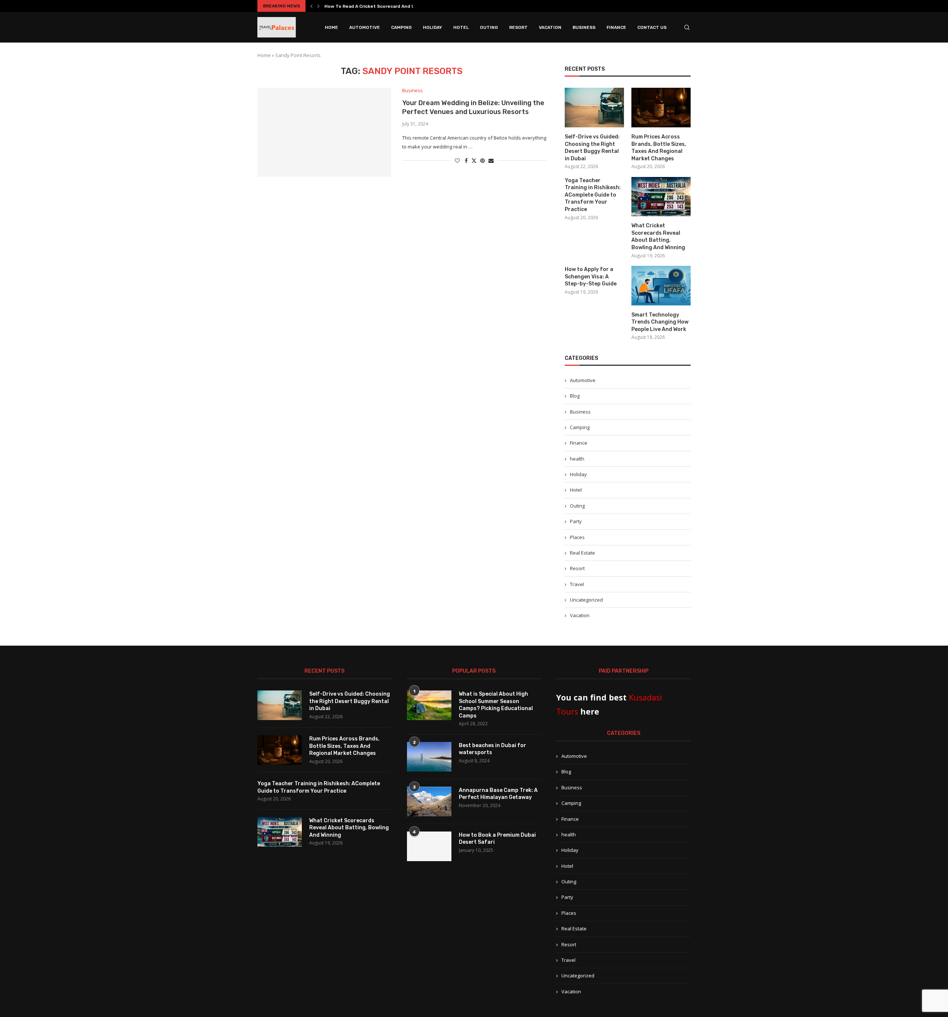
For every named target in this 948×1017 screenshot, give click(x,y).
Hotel (461, 27)
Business (584, 27)
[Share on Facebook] (466, 160)
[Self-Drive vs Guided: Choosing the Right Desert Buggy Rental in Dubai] (594, 107)
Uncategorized (586, 599)
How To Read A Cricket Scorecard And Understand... (383, 6)
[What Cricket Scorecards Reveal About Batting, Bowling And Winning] (661, 197)
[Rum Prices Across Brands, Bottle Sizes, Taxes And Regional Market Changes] (661, 107)
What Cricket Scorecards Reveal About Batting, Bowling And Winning (658, 237)
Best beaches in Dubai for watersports (492, 749)
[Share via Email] (491, 160)
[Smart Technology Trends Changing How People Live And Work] (661, 285)
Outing (489, 27)
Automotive (364, 27)
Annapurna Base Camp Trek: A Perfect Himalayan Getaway (498, 794)
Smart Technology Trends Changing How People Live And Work (659, 322)
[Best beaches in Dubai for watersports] (429, 757)
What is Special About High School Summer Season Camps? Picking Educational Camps (496, 705)
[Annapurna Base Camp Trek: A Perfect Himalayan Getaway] (429, 801)
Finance (616, 27)
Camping (401, 27)
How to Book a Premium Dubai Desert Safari (497, 839)
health (577, 458)
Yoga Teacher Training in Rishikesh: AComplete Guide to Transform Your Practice (593, 195)
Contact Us (652, 27)
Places (577, 537)
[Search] (687, 27)
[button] (311, 6)
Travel (577, 584)
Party (576, 521)
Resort (518, 27)
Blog (575, 395)
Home (331, 27)
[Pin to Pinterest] (482, 160)
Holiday (432, 27)
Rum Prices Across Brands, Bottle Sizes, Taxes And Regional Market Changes (658, 148)
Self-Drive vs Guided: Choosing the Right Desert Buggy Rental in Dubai (592, 148)
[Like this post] (457, 160)
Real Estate (582, 552)
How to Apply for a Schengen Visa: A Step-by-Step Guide (591, 276)
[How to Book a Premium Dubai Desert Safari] (429, 846)
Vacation (550, 27)
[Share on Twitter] (474, 160)
